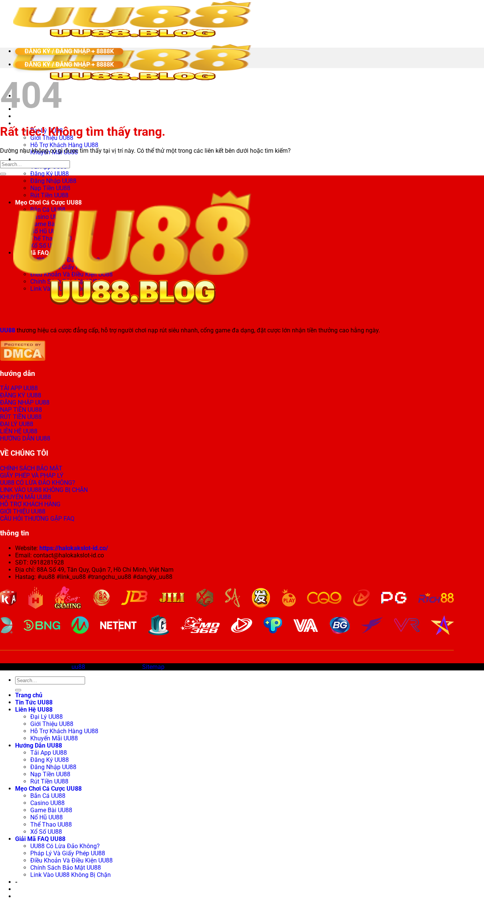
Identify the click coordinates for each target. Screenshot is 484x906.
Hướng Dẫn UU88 (38, 159)
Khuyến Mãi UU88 (54, 738)
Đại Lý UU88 (46, 716)
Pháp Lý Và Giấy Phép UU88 (67, 853)
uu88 (78, 666)
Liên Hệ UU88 (34, 123)
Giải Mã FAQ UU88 (40, 838)
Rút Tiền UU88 (49, 781)
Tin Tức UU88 (34, 702)
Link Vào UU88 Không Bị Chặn (70, 874)
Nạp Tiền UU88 (50, 774)
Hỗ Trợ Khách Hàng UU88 (64, 145)
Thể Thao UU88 (51, 824)
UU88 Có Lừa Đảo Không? (65, 846)
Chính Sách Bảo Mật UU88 (65, 867)
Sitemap (153, 666)
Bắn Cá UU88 (47, 795)
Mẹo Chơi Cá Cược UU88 (48, 788)
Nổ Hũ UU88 (46, 817)
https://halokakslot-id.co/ (73, 548)
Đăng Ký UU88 (49, 173)
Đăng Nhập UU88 (53, 181)
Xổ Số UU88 (46, 831)
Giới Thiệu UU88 (51, 724)
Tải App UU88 (48, 752)
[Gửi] (3, 174)
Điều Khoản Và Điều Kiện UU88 (71, 860)
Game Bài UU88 (51, 810)
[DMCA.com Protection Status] (22, 358)
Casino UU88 (47, 803)
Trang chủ (28, 695)
